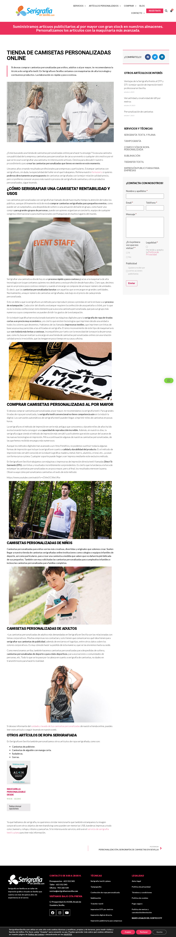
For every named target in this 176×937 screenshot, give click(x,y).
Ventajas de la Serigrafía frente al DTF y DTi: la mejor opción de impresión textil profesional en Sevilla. (144, 85)
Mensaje (131, 214)
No (129, 257)
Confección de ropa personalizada (136, 148)
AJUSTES (68, 934)
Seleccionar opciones (15, 807)
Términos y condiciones (142, 892)
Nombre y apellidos (137, 191)
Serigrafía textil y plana (140, 134)
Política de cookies (140, 898)
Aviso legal (136, 881)
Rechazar (144, 932)
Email (129, 202)
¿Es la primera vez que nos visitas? (133, 245)
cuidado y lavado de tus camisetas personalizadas (55, 726)
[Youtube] (67, 912)
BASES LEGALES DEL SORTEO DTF (147, 918)
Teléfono (151, 202)
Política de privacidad (141, 887)
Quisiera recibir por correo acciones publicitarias (136, 270)
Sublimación (132, 155)
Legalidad (152, 242)
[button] (154, 11)
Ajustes (159, 932)
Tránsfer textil (134, 161)
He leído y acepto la (155, 252)
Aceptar (128, 932)
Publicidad (131, 263)
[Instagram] (60, 912)
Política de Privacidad (152, 253)
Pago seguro (137, 904)
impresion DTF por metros (102, 909)
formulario (97, 172)
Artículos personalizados (103, 5)
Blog (142, 5)
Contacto (136, 13)
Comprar (129, 5)
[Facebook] (52, 912)
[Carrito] (171, 11)
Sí (129, 252)
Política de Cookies (36, 934)
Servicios (78, 5)
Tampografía (132, 141)
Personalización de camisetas (138, 111)
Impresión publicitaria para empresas (141, 169)
